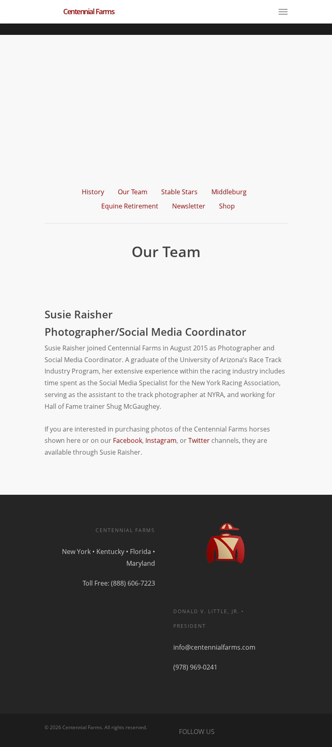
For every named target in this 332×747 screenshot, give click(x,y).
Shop (227, 206)
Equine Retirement (129, 206)
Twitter (199, 440)
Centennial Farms (88, 11)
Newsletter (188, 206)
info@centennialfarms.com (214, 647)
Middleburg (229, 191)
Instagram (161, 440)
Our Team (132, 191)
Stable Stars (179, 191)
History (93, 191)
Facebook (127, 440)
